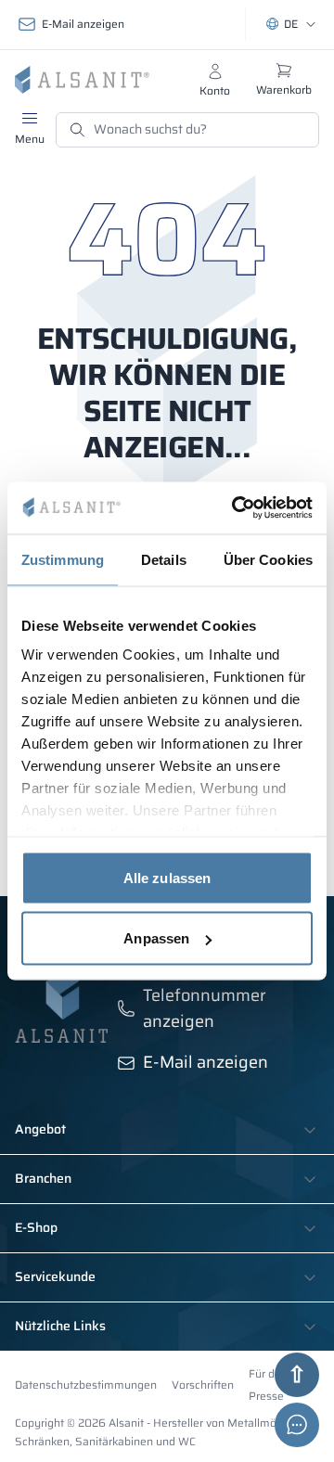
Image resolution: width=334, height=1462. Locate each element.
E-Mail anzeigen (83, 23)
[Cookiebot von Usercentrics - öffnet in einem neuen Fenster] (236, 508)
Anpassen (156, 938)
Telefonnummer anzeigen (204, 1008)
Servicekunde (55, 1277)
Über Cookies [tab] (268, 559)
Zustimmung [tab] (62, 559)
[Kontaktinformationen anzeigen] (297, 1425)
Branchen (43, 1179)
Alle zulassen (167, 877)
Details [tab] (163, 559)
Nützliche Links (60, 1326)
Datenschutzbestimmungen (86, 1384)
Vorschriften (203, 1384)
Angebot (40, 1130)
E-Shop (36, 1228)
